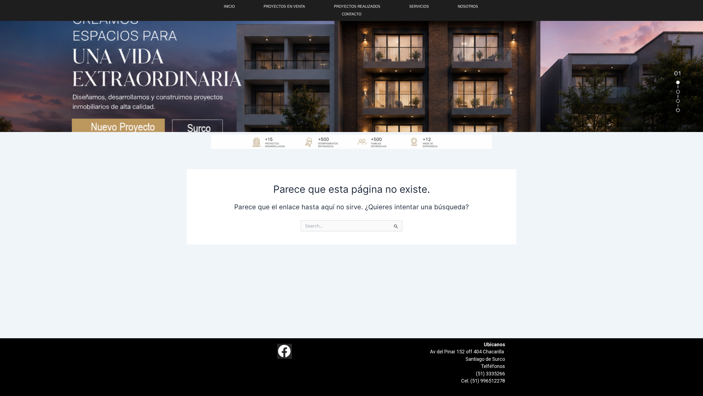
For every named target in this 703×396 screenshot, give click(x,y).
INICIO (229, 6)
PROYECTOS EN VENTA (284, 6)
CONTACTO (351, 14)
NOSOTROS (468, 6)
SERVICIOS (419, 6)
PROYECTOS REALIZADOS (357, 6)
